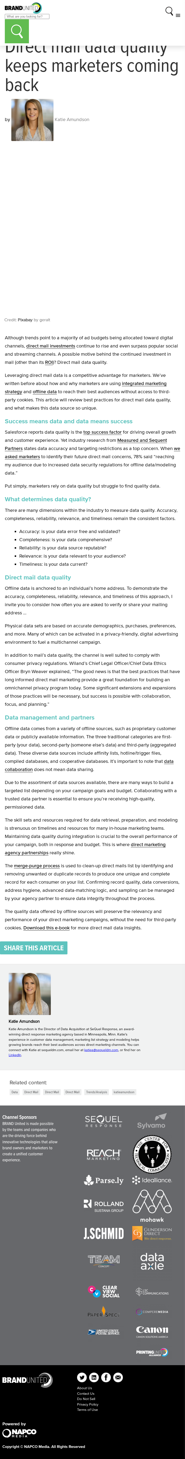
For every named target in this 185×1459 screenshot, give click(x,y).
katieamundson (124, 1092)
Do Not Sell (86, 1399)
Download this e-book (46, 927)
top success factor (102, 432)
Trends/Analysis (96, 1092)
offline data (45, 391)
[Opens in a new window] (104, 1121)
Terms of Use (87, 1410)
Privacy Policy (87, 1404)
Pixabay (25, 319)
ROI (49, 362)
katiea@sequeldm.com (101, 1050)
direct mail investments (50, 345)
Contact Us (85, 1393)
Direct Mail (31, 1092)
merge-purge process (37, 865)
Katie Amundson (71, 119)
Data (15, 1092)
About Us (84, 1388)
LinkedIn (15, 1055)
